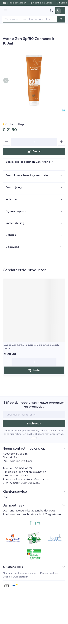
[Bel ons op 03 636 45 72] (51, 10)
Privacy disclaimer (50, 573)
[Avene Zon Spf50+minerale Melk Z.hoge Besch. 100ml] (34, 310)
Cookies (7, 576)
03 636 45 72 (23, 468)
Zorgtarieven (53, 514)
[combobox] (30, 19)
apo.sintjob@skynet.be (32, 472)
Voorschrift (37, 514)
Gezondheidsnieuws (43, 511)
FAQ (5, 497)
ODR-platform (20, 576)
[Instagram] (37, 523)
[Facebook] (30, 523)
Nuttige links (22, 511)
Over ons (9, 511)
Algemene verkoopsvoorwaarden (21, 573)
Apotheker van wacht (16, 514)
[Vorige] (6, 80)
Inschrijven (34, 424)
